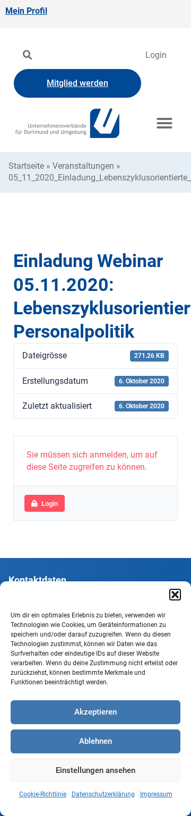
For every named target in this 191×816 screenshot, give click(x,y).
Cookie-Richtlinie (42, 794)
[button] (175, 594)
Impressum (156, 794)
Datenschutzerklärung (103, 794)
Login (156, 55)
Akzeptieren (95, 712)
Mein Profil (26, 11)
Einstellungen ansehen (95, 770)
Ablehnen (95, 741)
